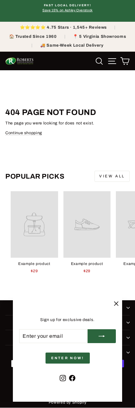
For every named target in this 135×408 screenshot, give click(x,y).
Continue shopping (23, 133)
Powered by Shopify (68, 402)
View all (112, 176)
